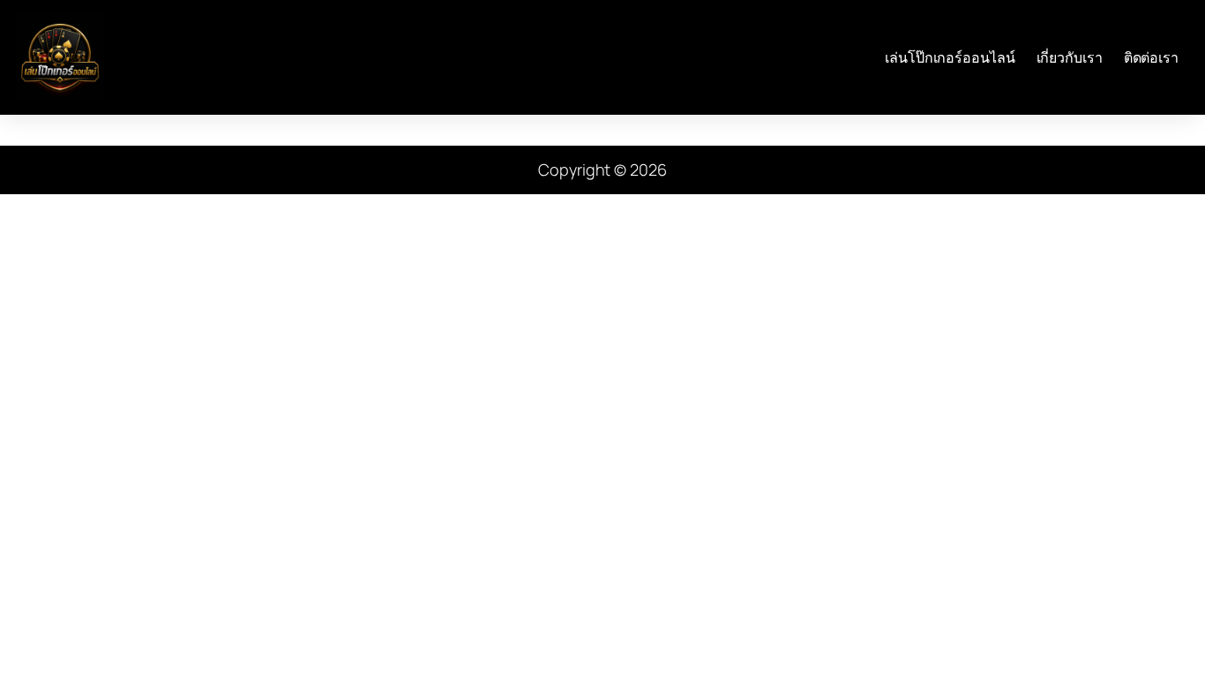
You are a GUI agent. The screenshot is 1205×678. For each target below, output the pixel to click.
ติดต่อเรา (1151, 57)
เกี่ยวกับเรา (1070, 57)
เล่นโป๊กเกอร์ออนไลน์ (949, 57)
